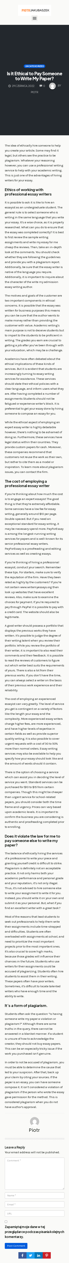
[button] (34, 18)
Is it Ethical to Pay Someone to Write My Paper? (34, 76)
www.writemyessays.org (36, 587)
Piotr (34, 1130)
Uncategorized (34, 66)
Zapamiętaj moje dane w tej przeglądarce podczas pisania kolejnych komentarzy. (34, 1232)
